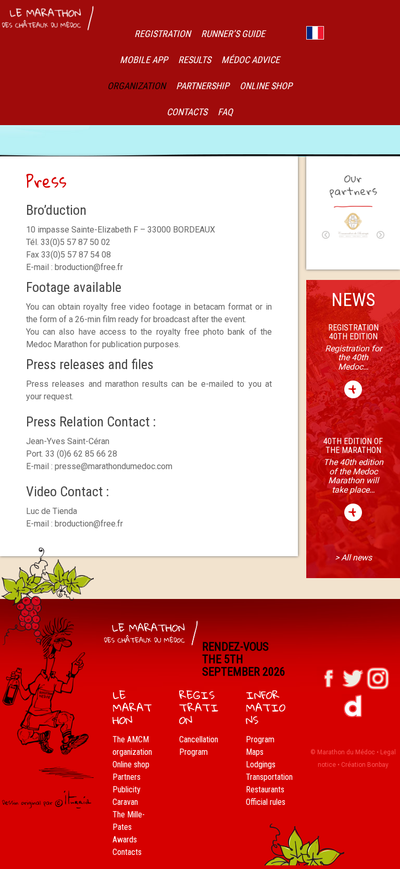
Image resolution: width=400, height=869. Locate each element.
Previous (326, 235)
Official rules (265, 802)
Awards (125, 839)
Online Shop (266, 85)
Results (194, 59)
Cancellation (198, 739)
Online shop (131, 764)
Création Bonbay (365, 764)
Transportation (269, 777)
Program (193, 752)
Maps (255, 752)
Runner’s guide (233, 33)
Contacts (187, 111)
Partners (127, 777)
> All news (353, 557)
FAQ (225, 111)
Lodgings (261, 764)
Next (380, 235)
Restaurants (265, 789)
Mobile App (144, 59)
